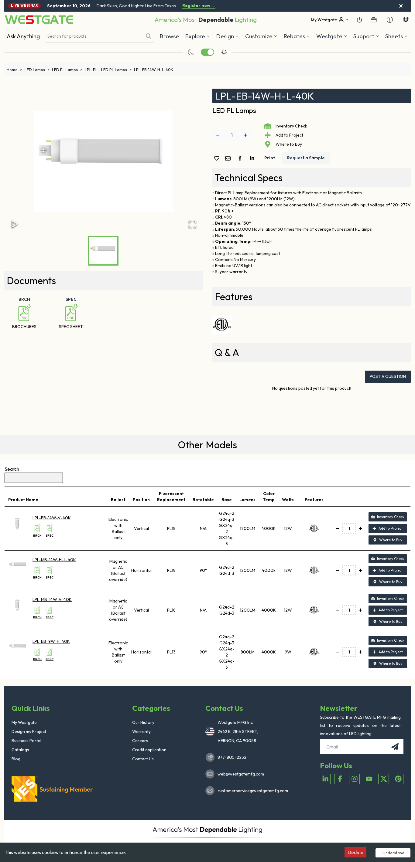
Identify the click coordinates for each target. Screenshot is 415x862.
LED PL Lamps (67, 69)
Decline (355, 852)
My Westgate (24, 722)
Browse (169, 36)
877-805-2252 (232, 757)
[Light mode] (224, 52)
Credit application (149, 749)
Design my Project (29, 731)
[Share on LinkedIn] (253, 158)
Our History (143, 722)
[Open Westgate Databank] (406, 20)
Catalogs (20, 749)
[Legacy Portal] (374, 20)
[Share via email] (229, 159)
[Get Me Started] (359, 20)
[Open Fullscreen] (192, 224)
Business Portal (26, 740)
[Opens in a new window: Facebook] (339, 779)
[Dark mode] (191, 52)
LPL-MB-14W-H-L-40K (54, 559)
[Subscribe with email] (395, 746)
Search (12, 469)
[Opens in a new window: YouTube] (369, 779)
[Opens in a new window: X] (383, 779)
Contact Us (143, 759)
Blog (16, 759)
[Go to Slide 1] (103, 251)
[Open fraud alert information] (390, 20)
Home (14, 69)
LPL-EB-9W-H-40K (51, 641)
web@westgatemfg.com (241, 774)
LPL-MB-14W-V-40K (52, 599)
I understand (393, 852)
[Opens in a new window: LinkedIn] (325, 779)
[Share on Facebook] (241, 158)
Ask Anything (23, 36)
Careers (140, 740)
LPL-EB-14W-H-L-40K (153, 69)
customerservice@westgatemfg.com (251, 790)
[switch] (207, 52)
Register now (198, 5)
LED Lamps (37, 69)
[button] (296, 36)
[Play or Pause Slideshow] (14, 224)
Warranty (141, 731)
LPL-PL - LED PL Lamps (108, 69)
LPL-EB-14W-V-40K (52, 518)
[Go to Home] (39, 19)
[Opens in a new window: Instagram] (354, 779)
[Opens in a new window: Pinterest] (398, 779)
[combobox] (93, 36)
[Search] (148, 36)
